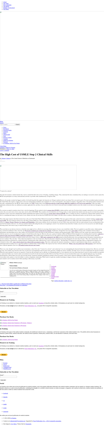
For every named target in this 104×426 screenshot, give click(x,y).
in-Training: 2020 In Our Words (11, 143)
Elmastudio (28, 424)
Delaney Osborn (6, 158)
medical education (59, 280)
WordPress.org (7, 368)
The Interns (6, 6)
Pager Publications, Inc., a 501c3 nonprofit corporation (47, 421)
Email (2, 291)
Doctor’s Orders (7, 137)
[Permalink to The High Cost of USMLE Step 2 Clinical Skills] (38, 189)
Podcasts (5, 142)
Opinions (5, 131)
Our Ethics (6, 9)
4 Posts (20, 262)
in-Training (13, 418)
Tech (4, 136)
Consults (5, 139)
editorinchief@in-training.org (17, 421)
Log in (5, 364)
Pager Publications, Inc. (30, 305)
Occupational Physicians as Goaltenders (13, 285)
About (4, 2)
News (4, 127)
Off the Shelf (6, 134)
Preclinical (6, 128)
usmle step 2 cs (68, 280)
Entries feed (6, 366)
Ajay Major (14, 424)
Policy (4, 133)
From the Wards (7, 130)
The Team (5, 3)
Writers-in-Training (8, 140)
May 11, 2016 (10, 149)
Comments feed (7, 367)
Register (5, 363)
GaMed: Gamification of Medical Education (15, 283)
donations (41, 303)
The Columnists (7, 5)
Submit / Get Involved (9, 7)
